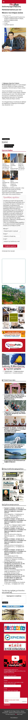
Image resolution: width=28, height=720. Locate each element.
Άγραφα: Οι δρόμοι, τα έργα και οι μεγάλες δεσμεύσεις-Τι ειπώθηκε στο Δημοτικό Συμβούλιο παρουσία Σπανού (15, 510)
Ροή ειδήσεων (14, 717)
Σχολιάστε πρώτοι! (9, 24)
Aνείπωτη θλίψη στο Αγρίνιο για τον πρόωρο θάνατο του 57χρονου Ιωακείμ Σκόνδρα (21, 169)
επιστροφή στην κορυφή (8, 251)
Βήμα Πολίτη (16, 711)
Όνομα (5, 680)
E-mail (5, 688)
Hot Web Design (9, 714)
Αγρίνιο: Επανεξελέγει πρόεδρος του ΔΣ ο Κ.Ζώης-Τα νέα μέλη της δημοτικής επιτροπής (6, 168)
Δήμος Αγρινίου (9, 146)
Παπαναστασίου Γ (9, 145)
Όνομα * (5, 234)
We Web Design (17, 714)
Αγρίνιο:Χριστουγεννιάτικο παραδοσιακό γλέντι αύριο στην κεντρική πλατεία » (12, 193)
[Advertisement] (14, 67)
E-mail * (5, 239)
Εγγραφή (5, 602)
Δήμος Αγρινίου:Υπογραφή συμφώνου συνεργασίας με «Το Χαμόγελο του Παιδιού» (15, 185)
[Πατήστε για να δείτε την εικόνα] (14, 39)
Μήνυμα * (5, 228)
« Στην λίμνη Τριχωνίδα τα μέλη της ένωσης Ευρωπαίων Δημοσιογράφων (13, 189)
